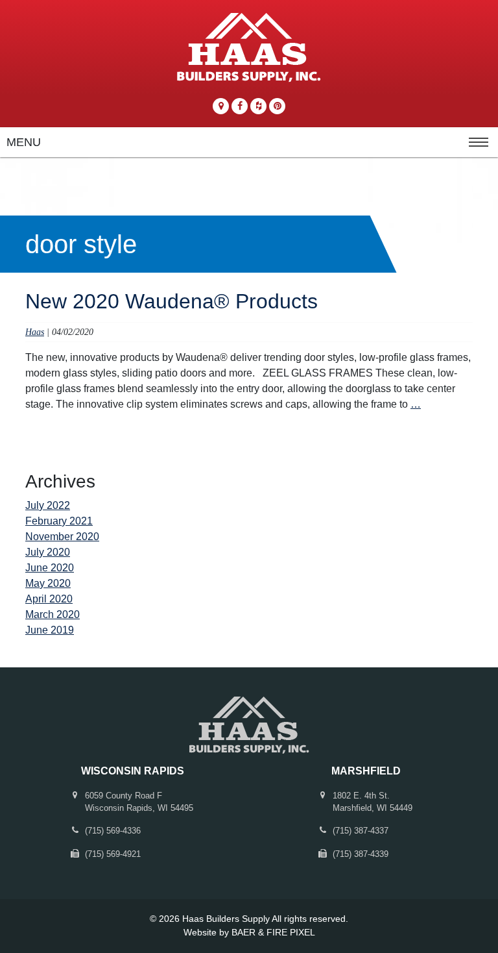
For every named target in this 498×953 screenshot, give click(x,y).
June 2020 (49, 567)
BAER (243, 932)
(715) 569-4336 (113, 830)
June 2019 (49, 630)
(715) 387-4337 (360, 830)
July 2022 (47, 505)
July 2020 (47, 552)
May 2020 (48, 583)
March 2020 (52, 614)
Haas (34, 332)
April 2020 (49, 598)
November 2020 (62, 536)
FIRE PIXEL (291, 932)
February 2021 (59, 520)
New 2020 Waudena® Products (171, 301)
